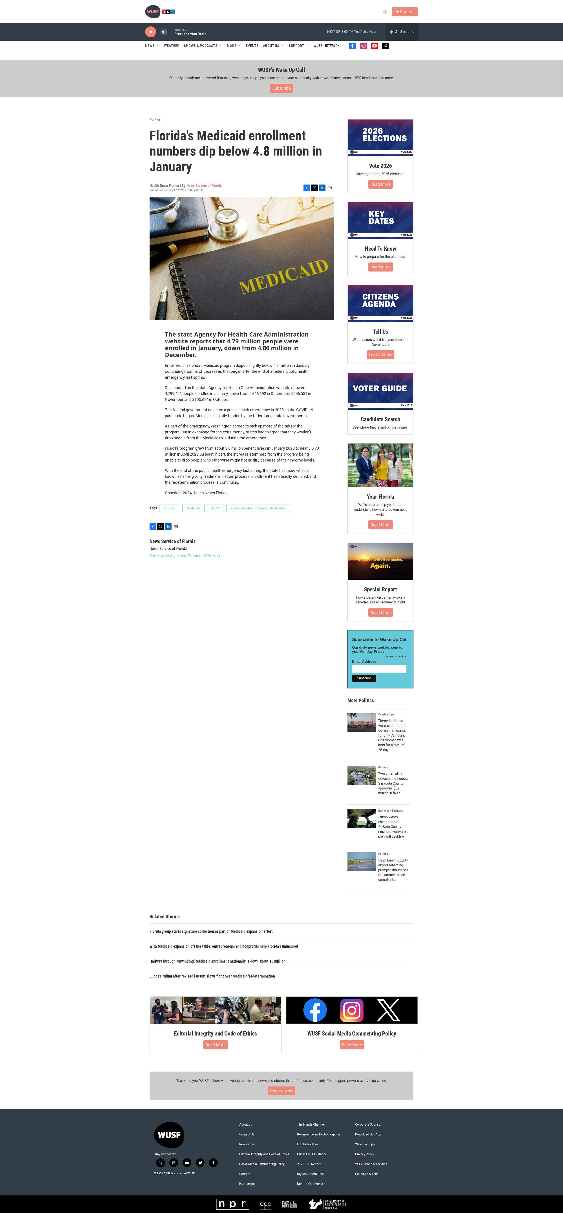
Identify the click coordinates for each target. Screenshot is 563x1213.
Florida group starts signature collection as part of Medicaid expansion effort (211, 931)
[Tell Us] (380, 303)
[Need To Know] (380, 220)
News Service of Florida (204, 185)
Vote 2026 (380, 166)
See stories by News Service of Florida (185, 555)
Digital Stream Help (310, 1174)
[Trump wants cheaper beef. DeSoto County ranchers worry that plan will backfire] (361, 818)
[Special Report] (380, 561)
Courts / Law (386, 714)
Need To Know (380, 248)
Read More (381, 184)
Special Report (380, 589)
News (150, 45)
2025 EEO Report (309, 1164)
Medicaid (193, 508)
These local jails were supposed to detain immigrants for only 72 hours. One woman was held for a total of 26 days (392, 735)
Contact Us (246, 1134)
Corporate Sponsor (368, 1124)
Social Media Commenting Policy (262, 1164)
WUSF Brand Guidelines (371, 1164)
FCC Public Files (307, 1144)
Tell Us (380, 331)
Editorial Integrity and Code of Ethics (215, 1033)
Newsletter (246, 1144)
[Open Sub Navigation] (158, 45)
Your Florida (380, 496)
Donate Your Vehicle (311, 1184)
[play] (150, 31)
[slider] (171, 31)
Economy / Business (390, 810)
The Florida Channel (311, 1124)
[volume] (164, 32)
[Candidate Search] (380, 391)
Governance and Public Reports (318, 1134)
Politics (155, 119)
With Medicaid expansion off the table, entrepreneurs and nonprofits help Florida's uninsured (224, 946)
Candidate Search (380, 419)
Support (296, 45)
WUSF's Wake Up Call (281, 70)
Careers (244, 1174)
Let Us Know (380, 354)
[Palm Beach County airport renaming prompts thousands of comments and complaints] (361, 861)
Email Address (365, 661)
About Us (245, 1124)
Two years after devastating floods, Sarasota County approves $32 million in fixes (393, 783)
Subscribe (281, 88)
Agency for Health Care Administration (258, 508)
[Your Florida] (380, 465)
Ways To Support (367, 1144)
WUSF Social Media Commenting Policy (351, 1033)
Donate (406, 11)
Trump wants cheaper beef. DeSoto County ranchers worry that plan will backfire (393, 826)
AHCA (215, 508)
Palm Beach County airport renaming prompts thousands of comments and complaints (393, 870)
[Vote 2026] (380, 137)
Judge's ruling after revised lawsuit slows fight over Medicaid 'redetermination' (212, 976)
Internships (247, 1184)
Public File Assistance (312, 1154)
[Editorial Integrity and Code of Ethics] (215, 1010)
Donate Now (281, 1091)
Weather (171, 45)
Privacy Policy (364, 1154)
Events (252, 45)
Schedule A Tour (366, 1174)
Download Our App (368, 1134)
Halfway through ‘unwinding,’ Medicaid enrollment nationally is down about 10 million (217, 961)
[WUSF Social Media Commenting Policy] (352, 1010)
